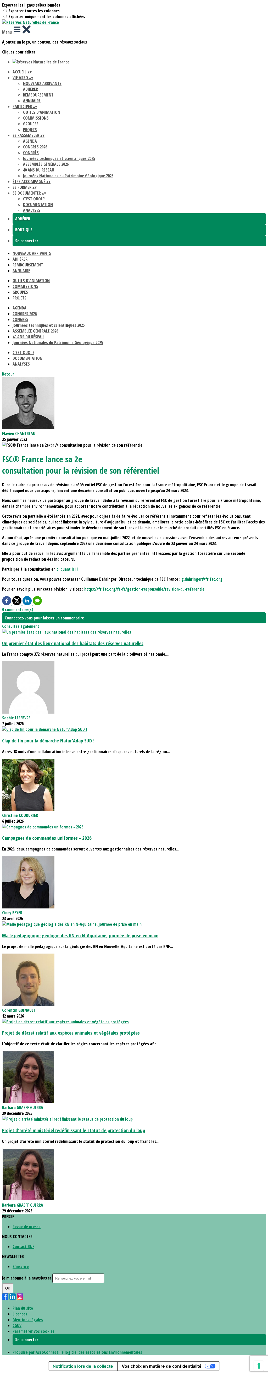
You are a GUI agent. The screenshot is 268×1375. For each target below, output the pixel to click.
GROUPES (30, 124)
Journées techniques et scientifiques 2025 (59, 158)
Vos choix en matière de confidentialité (162, 1366)
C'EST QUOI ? (34, 199)
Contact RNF (23, 1246)
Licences (20, 1314)
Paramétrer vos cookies (33, 1331)
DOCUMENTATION (38, 204)
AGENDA (30, 141)
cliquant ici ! (67, 569)
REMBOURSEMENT (38, 95)
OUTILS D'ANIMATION (41, 112)
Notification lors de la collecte (83, 1366)
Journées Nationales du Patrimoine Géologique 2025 (68, 176)
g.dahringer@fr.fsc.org (201, 579)
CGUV (17, 1325)
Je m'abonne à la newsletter (27, 1278)
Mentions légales (28, 1320)
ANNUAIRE (32, 101)
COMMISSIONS (36, 118)
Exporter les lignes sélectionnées (31, 5)
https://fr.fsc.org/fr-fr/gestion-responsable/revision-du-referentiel (144, 589)
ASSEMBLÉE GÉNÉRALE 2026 (46, 164)
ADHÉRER (30, 89)
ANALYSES (31, 210)
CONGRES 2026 (35, 147)
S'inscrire (21, 1266)
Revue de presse (27, 1226)
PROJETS (30, 129)
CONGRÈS (31, 153)
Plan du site (23, 1308)
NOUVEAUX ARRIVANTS (42, 83)
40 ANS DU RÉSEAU (38, 170)
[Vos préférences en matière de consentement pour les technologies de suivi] (259, 1366)
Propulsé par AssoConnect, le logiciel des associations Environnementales (77, 1352)
